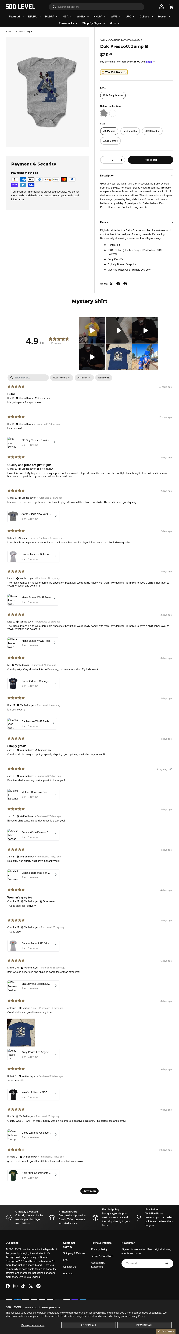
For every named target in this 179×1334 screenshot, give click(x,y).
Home (8, 32)
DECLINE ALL (144, 1325)
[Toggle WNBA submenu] (88, 16)
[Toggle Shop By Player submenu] (104, 23)
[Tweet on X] (111, 283)
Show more (89, 1190)
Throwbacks (66, 23)
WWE (114, 16)
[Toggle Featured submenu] (22, 16)
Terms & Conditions (102, 1256)
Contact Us (69, 1266)
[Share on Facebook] (118, 283)
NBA (66, 16)
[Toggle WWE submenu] (120, 16)
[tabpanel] (89, 786)
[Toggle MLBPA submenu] (57, 16)
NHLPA (98, 16)
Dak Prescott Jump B (23, 32)
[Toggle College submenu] (152, 16)
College (144, 16)
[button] (171, 6)
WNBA (81, 16)
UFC (128, 16)
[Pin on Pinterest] (125, 283)
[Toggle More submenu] (119, 23)
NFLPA (32, 16)
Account (68, 1273)
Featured (14, 16)
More (113, 23)
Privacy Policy (137, 1316)
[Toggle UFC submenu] (134, 16)
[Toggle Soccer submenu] (169, 16)
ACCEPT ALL (88, 1325)
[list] (47, 92)
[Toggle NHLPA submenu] (105, 16)
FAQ (65, 1259)
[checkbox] (103, 377)
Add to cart (151, 160)
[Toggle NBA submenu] (71, 16)
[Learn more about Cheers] (114, 72)
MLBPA (49, 16)
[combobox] (96, 6)
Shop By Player (91, 23)
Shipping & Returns (74, 1253)
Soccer (161, 16)
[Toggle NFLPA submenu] (39, 16)
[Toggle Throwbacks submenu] (77, 23)
